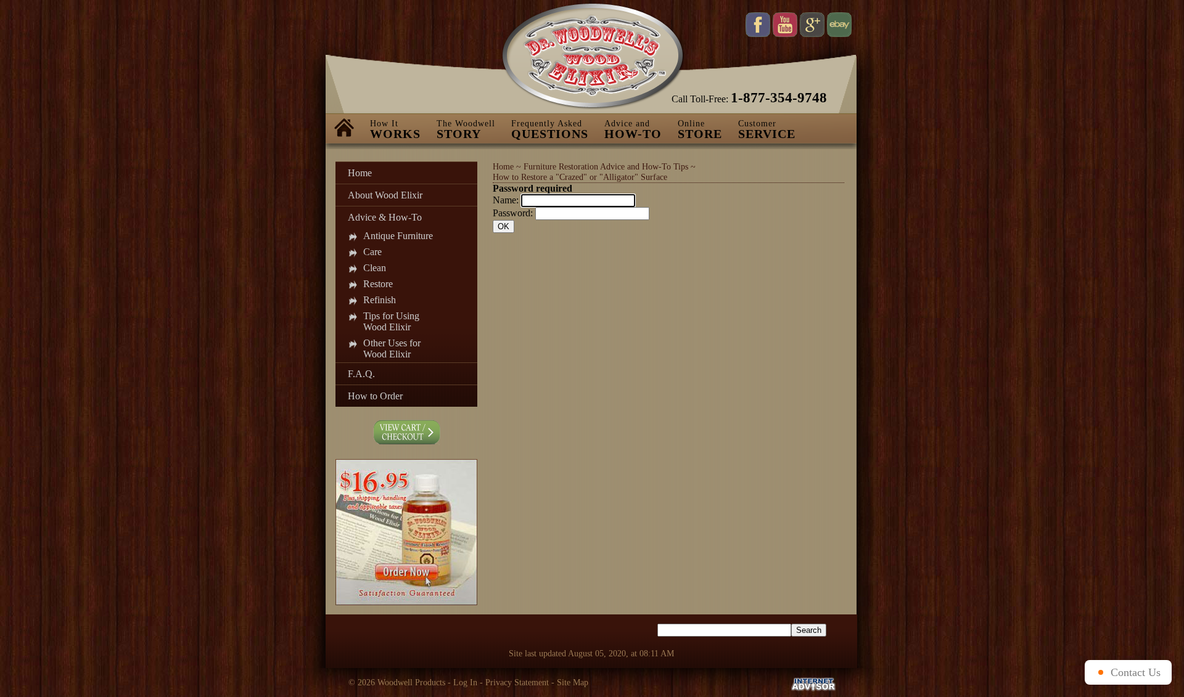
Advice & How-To (385, 217)
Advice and (633, 130)
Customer (767, 130)
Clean (374, 268)
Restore (378, 284)
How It (395, 130)
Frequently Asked (549, 130)
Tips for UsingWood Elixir (391, 321)
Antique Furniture (398, 235)
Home (360, 173)
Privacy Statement (517, 682)
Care (372, 252)
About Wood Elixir (385, 195)
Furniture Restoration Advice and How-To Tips (606, 166)
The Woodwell (466, 130)
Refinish (379, 300)
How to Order (375, 396)
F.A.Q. (361, 374)
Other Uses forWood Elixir (392, 348)
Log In (465, 682)
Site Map (572, 682)
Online (700, 130)
